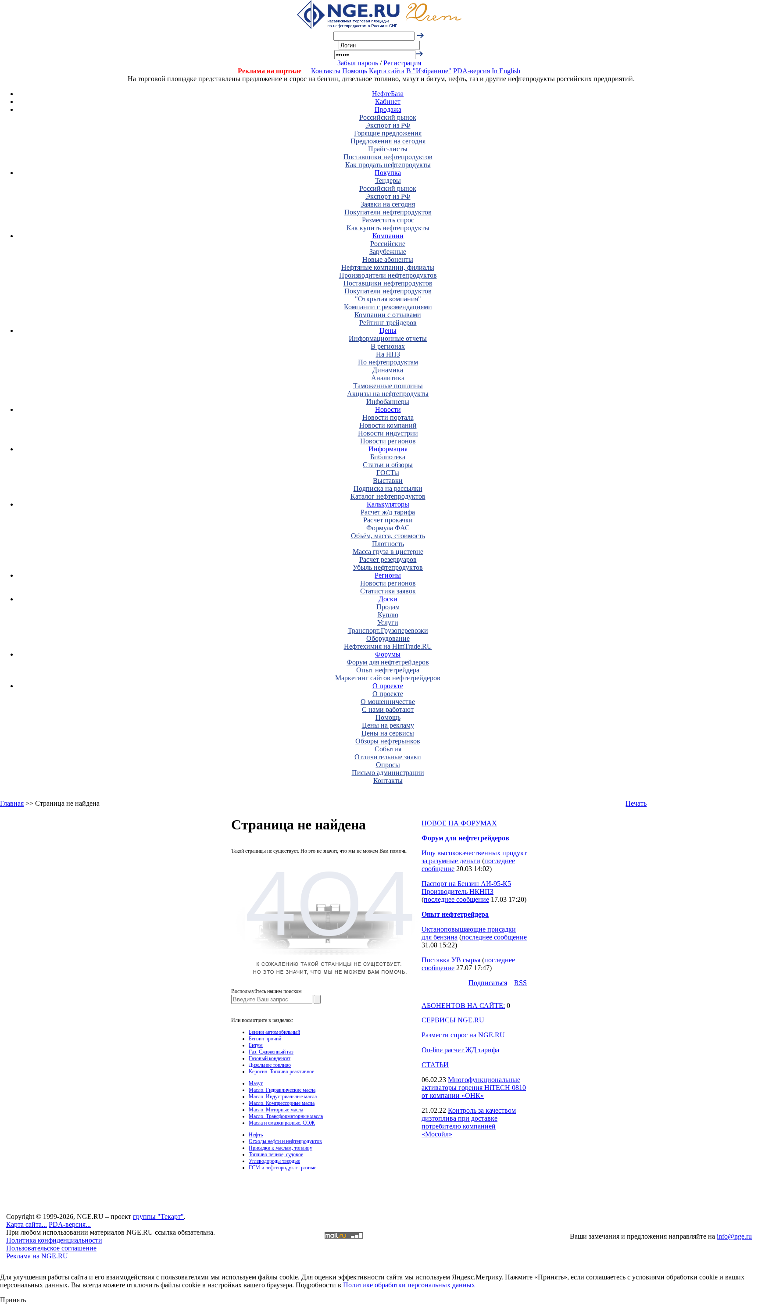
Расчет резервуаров (388, 559)
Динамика (387, 370)
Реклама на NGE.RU (37, 1256)
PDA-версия (471, 71)
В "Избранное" (428, 71)
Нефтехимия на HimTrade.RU (388, 646)
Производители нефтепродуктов (388, 275)
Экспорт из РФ (388, 125)
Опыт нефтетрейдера (387, 670)
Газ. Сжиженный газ (271, 1052)
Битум (256, 1045)
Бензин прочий (265, 1039)
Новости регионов (388, 441)
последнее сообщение (456, 899)
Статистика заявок (388, 591)
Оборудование (388, 638)
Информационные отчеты (388, 338)
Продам (388, 607)
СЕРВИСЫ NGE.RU (453, 1020)
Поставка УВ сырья (451, 960)
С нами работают (388, 709)
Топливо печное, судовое (276, 1154)
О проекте (387, 686)
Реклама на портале (269, 71)
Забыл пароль (357, 63)
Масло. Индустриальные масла (283, 1096)
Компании (388, 235)
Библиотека (387, 457)
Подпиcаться (487, 982)
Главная (12, 803)
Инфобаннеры (387, 401)
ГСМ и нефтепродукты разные (282, 1168)
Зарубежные (387, 251)
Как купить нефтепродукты (388, 228)
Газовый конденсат (269, 1058)
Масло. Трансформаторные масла (286, 1116)
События (388, 749)
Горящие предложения (388, 133)
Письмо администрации (388, 772)
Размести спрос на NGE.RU (463, 1035)
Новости (388, 409)
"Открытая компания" (388, 299)
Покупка (388, 172)
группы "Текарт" (158, 1216)
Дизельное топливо (270, 1065)
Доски (388, 599)
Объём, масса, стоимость (388, 535)
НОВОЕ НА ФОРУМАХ (459, 823)
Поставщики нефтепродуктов (388, 157)
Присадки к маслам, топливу (280, 1148)
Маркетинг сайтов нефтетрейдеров (387, 678)
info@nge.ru (734, 1236)
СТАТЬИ (435, 1064)
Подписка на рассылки (388, 488)
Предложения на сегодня (387, 141)
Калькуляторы (388, 504)
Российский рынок (387, 117)
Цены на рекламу (388, 725)
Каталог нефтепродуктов (387, 496)
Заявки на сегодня (388, 204)
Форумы (387, 654)
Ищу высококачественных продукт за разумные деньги (474, 857)
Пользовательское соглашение (51, 1248)
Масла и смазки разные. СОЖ (282, 1123)
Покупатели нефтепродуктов (388, 212)
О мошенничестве (388, 701)
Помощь (354, 71)
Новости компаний (388, 425)
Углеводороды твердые (274, 1161)
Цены (388, 330)
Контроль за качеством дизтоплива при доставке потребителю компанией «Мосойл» (469, 1122)
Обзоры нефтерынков (387, 741)
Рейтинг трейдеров (388, 322)
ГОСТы (387, 472)
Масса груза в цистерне (388, 551)
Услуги (387, 622)
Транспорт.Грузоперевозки (388, 630)
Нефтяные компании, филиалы (387, 267)
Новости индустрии (388, 433)
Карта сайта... (26, 1224)
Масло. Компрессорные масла (282, 1103)
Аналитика (387, 378)
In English (506, 71)
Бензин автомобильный (274, 1032)
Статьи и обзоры (388, 464)
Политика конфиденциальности (54, 1240)
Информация (388, 449)
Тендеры (388, 180)
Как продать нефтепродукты (388, 164)
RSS (520, 982)
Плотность (388, 543)
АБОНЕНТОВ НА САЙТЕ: (463, 1005)
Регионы (388, 575)
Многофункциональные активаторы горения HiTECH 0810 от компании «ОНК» (474, 1087)
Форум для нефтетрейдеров (388, 662)
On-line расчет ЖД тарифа (460, 1050)
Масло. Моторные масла (276, 1110)
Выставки (388, 480)
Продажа (388, 109)
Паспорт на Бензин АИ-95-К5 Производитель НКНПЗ (466, 887)
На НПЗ (388, 354)
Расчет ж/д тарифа (388, 512)
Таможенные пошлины (388, 385)
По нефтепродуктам (388, 362)
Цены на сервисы (387, 733)
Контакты (325, 71)
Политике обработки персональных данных (409, 1285)
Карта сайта (386, 71)
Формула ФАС (388, 528)
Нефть (256, 1135)
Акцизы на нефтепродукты (388, 393)
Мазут (256, 1083)
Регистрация (402, 63)
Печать (636, 803)
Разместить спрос (388, 220)
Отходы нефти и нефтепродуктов (285, 1141)
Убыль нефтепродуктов (388, 567)
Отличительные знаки (387, 757)
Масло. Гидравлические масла (282, 1090)
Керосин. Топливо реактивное (281, 1071)
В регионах (388, 346)
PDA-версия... (70, 1224)
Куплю (388, 614)
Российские (387, 243)
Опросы (388, 764)
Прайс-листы (388, 149)
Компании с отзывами (387, 314)
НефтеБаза (388, 93)
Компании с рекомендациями (388, 307)
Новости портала (388, 417)
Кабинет (387, 101)
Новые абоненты (387, 259)
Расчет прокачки (388, 520)
